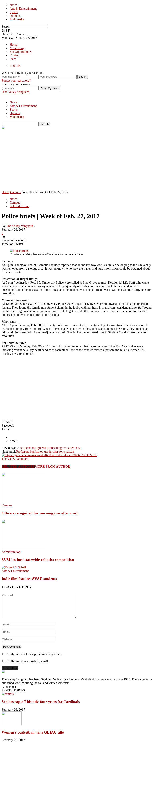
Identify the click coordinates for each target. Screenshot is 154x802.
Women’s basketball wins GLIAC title (33, 732)
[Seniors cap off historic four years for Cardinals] (8, 694)
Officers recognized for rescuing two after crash (51, 448)
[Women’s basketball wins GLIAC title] (12, 724)
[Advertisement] (77, 160)
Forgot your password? (16, 80)
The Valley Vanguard (19, 226)
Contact (14, 55)
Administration (11, 552)
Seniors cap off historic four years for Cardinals (41, 702)
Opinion (15, 15)
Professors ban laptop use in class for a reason (45, 451)
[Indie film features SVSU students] (14, 567)
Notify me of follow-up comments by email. (34, 654)
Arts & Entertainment (23, 8)
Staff (13, 59)
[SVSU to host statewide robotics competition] (23, 548)
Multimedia (17, 19)
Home (13, 44)
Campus (15, 202)
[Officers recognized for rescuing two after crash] (23, 501)
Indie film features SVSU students (29, 579)
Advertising (17, 48)
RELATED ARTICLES (18, 466)
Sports (14, 12)
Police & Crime (19, 206)
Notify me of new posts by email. (27, 661)
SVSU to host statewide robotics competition (38, 560)
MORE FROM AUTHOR (52, 466)
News (13, 5)
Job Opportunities (21, 51)
